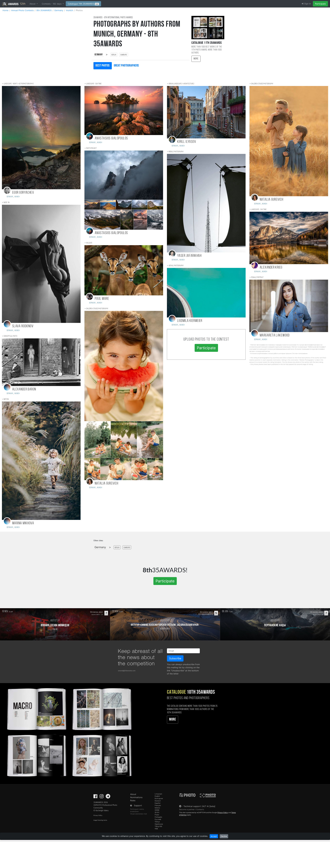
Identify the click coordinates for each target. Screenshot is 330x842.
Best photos (103, 65)
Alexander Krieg (271, 267)
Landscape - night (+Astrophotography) (19, 84)
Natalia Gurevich (106, 483)
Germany (98, 54)
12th (22, 3)
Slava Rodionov (23, 326)
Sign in (307, 3)
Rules (132, 800)
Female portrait (257, 277)
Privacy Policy (97, 815)
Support (138, 805)
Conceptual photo (10, 336)
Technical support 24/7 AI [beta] (199, 806)
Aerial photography (176, 266)
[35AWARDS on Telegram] (108, 797)
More (196, 58)
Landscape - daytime (94, 84)
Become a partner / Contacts (191, 809)
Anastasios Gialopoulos (111, 138)
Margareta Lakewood (275, 335)
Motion (6, 399)
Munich (17, 197)
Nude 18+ (7, 203)
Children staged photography (97, 309)
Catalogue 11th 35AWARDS (83, 3)
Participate (320, 3)
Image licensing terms (100, 820)
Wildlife (89, 243)
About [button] (33, 3)
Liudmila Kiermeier (189, 321)
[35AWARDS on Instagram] (102, 797)
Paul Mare (102, 299)
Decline (224, 836)
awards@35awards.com (126, 671)
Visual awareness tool (138, 814)
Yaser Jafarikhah (189, 256)
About (133, 794)
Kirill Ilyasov (186, 142)
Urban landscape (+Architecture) (181, 84)
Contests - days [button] (52, 3)
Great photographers (126, 65)
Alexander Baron (24, 389)
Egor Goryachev (23, 193)
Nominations (136, 797)
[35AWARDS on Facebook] (95, 797)
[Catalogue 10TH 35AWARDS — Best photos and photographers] (69, 732)
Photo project (91, 148)
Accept (214, 836)
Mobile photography (176, 152)
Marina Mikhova (23, 523)
